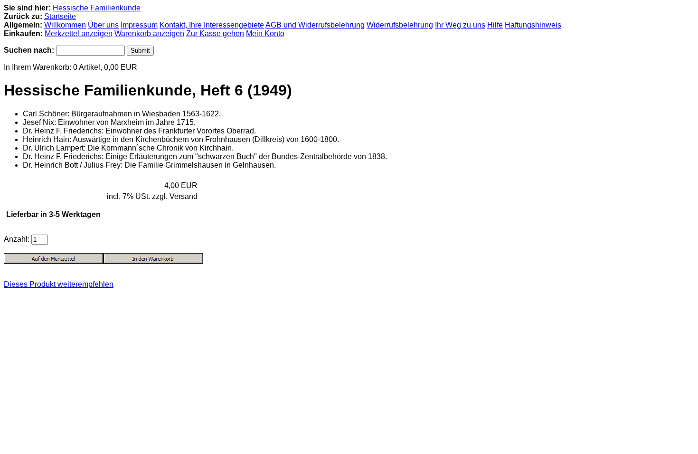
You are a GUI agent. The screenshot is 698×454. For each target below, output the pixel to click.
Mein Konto (265, 33)
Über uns (103, 25)
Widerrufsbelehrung (400, 25)
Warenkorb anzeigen (149, 33)
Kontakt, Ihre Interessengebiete (212, 25)
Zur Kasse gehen (215, 33)
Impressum (139, 25)
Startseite (60, 16)
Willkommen (65, 25)
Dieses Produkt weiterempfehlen (58, 284)
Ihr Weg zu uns (460, 25)
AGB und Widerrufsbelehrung (315, 25)
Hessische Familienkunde (97, 8)
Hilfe (495, 25)
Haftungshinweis (533, 25)
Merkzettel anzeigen (79, 33)
